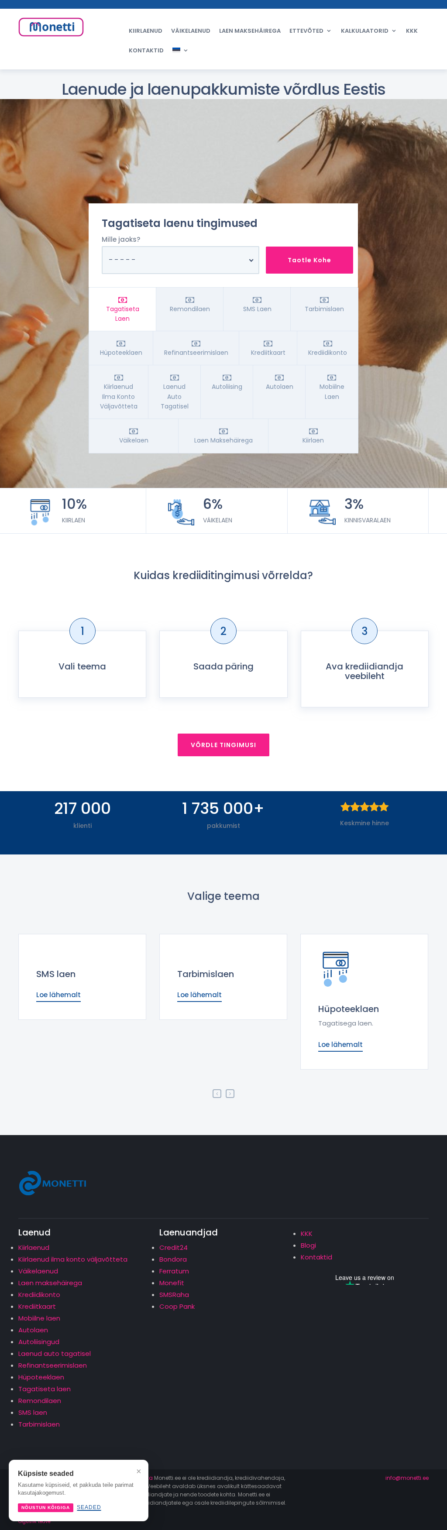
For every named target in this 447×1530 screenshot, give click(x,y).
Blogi (308, 1245)
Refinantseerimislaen (52, 1365)
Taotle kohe (309, 260)
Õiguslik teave (34, 1521)
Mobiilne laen (39, 1318)
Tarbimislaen (205, 974)
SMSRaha (174, 1294)
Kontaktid (146, 50)
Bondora (173, 1259)
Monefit (171, 1282)
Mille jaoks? (121, 239)
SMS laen (56, 974)
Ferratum (174, 1271)
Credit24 (173, 1247)
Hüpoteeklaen (348, 1009)
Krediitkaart (37, 1306)
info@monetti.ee (407, 1478)
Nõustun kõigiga (45, 1507)
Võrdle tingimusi (223, 745)
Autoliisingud (38, 1341)
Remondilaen (39, 1400)
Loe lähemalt (58, 994)
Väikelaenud (190, 31)
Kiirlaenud (145, 31)
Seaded (89, 1507)
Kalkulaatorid (365, 31)
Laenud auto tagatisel (54, 1353)
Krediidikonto (39, 1294)
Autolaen (33, 1329)
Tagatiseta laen (44, 1388)
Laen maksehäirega (250, 31)
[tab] (123, 309)
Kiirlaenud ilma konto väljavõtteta (72, 1259)
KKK (412, 31)
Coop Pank (177, 1306)
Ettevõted (306, 31)
